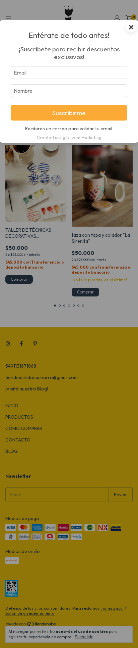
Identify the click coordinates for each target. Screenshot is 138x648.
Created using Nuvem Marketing (69, 137)
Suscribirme (69, 113)
